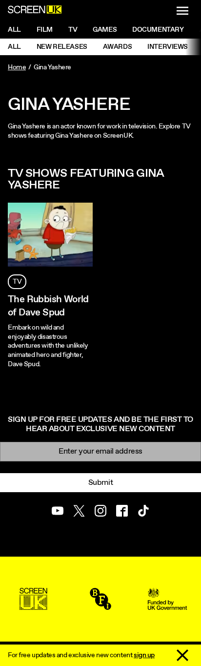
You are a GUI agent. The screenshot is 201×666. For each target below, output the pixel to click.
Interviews (167, 46)
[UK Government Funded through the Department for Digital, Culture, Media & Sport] (167, 605)
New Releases (62, 46)
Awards (117, 46)
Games (105, 29)
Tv (72, 29)
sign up (144, 655)
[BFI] (100, 605)
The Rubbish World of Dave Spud (48, 306)
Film (45, 29)
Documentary (157, 29)
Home (17, 67)
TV (17, 281)
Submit (100, 483)
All (14, 29)
